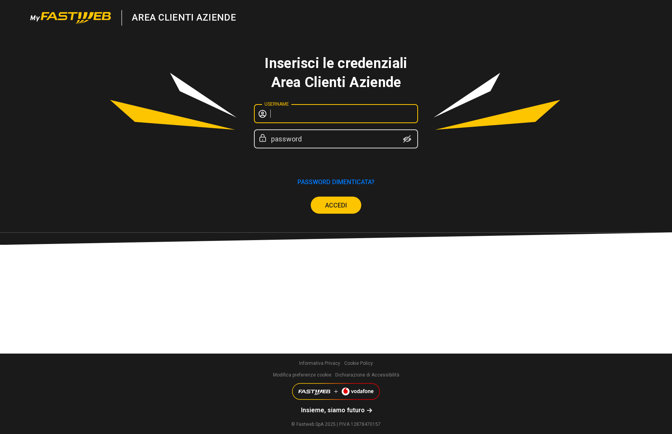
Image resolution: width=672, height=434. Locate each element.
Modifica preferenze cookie (302, 375)
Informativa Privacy (319, 363)
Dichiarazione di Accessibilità (367, 375)
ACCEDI (336, 205)
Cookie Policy (358, 363)
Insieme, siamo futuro (333, 410)
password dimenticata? (336, 182)
